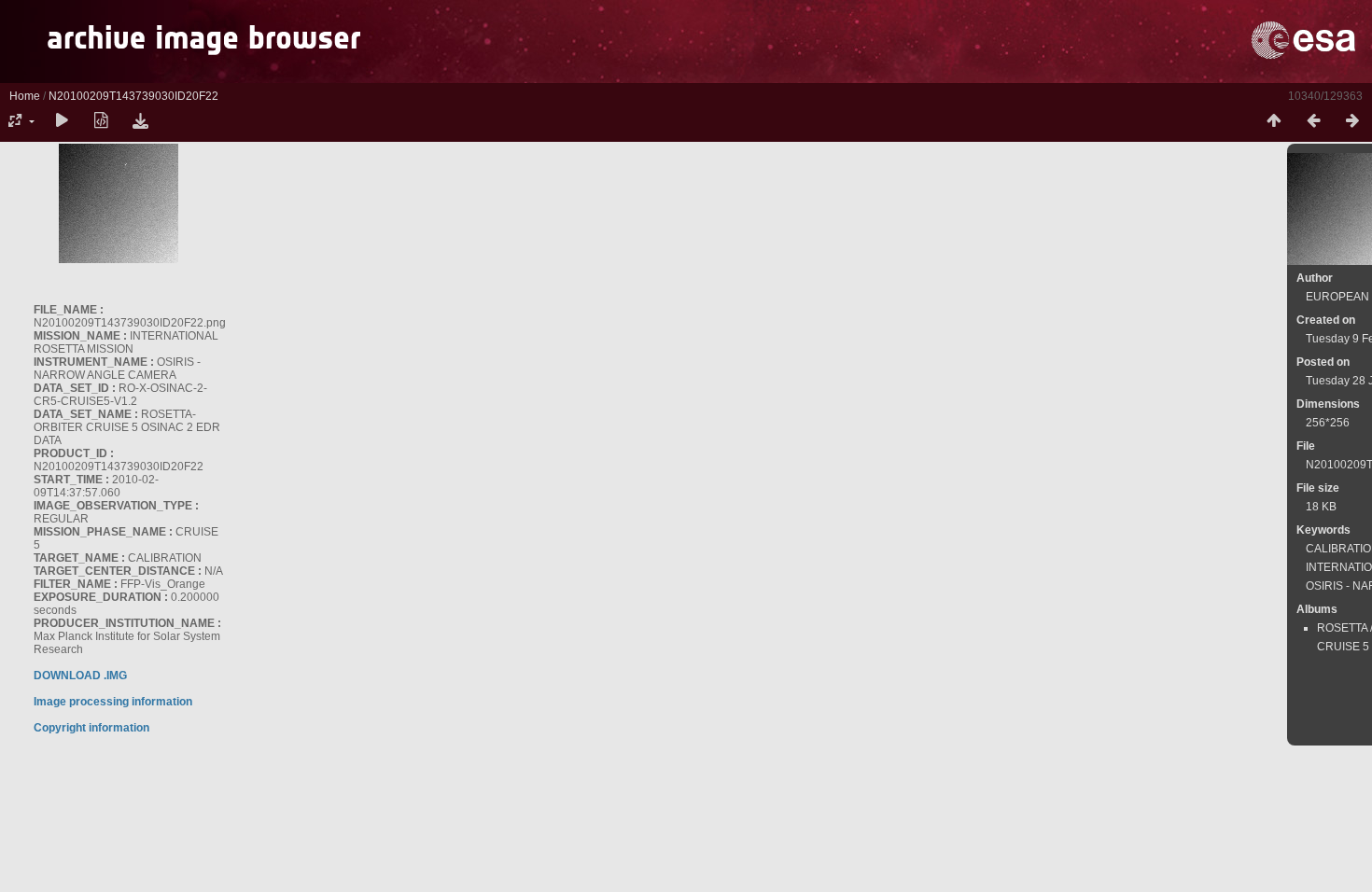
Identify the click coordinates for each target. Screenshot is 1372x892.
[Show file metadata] (100, 121)
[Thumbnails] (1274, 121)
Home (24, 96)
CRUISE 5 (1343, 646)
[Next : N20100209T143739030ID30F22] (1352, 121)
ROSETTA (1342, 627)
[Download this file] (140, 121)
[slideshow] (61, 121)
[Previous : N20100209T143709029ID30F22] (1313, 121)
